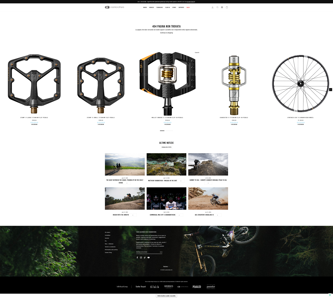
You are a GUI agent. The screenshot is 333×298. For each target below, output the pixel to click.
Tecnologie (159, 7)
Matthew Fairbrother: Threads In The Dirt (162, 180)
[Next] (330, 89)
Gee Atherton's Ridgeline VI (204, 215)
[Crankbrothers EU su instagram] (141, 257)
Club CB (167, 7)
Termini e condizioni (110, 246)
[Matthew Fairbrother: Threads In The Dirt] (166, 164)
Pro (106, 241)
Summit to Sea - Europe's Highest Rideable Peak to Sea (208, 180)
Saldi (188, 7)
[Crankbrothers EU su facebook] (137, 257)
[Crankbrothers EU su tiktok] (145, 257)
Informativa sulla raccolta (166, 296)
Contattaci (107, 235)
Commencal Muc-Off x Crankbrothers (162, 215)
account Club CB (191, 1)
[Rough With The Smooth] (125, 198)
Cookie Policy (108, 252)
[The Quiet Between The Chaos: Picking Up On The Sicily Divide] (125, 164)
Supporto (181, 7)
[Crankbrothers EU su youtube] (149, 257)
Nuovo (145, 7)
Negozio (151, 7)
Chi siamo (107, 232)
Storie (174, 7)
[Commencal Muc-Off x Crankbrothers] (166, 198)
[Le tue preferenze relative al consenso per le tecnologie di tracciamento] (330, 295)
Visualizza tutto (166, 147)
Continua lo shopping (166, 33)
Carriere (107, 238)
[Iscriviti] (161, 252)
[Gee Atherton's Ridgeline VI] (208, 198)
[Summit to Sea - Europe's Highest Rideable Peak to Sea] (208, 164)
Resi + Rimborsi (109, 244)
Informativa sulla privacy (111, 249)
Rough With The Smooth (121, 215)
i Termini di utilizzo (155, 244)
